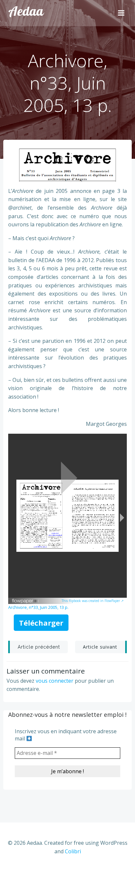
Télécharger (41, 623)
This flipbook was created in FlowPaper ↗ (93, 600)
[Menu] (121, 13)
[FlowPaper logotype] (25, 598)
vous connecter (54, 680)
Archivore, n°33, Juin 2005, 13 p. (38, 607)
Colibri (73, 851)
